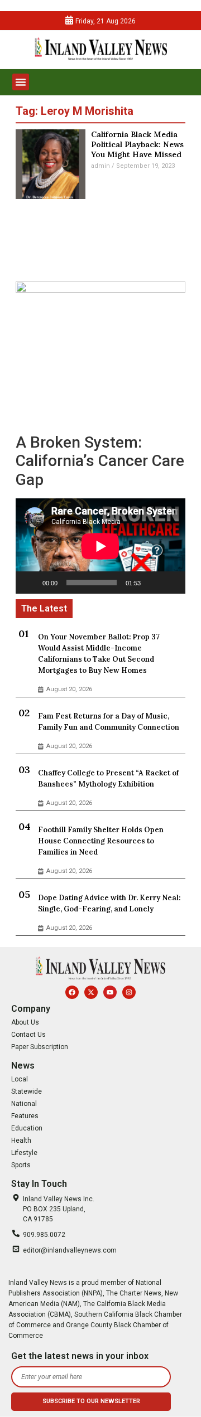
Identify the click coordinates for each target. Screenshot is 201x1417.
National (24, 1104)
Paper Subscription (39, 1047)
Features (25, 1116)
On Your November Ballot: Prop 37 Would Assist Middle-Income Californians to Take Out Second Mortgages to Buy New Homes (99, 653)
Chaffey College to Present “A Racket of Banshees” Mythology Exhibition (108, 778)
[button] (20, 82)
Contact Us (28, 1035)
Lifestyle (24, 1153)
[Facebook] (72, 992)
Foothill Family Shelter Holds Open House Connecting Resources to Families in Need (101, 841)
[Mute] (153, 582)
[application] (100, 546)
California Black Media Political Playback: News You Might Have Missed (137, 144)
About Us (25, 1022)
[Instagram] (129, 992)
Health (21, 1140)
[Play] (30, 582)
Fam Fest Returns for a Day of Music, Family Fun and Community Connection (108, 721)
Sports (21, 1165)
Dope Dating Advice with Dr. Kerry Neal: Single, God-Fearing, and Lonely (109, 903)
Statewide (26, 1091)
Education (26, 1128)
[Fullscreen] (170, 582)
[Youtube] (110, 992)
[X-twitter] (91, 992)
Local (19, 1079)
